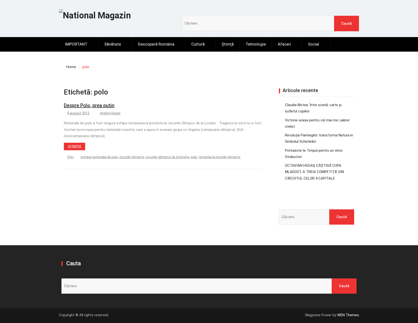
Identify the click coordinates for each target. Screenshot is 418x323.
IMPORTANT (76, 44)
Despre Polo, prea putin (89, 105)
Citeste (74, 146)
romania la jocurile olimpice (219, 157)
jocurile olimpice (131, 157)
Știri (70, 157)
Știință (228, 44)
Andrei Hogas (110, 113)
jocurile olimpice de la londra (167, 157)
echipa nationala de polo (99, 157)
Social (313, 44)
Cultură (198, 44)
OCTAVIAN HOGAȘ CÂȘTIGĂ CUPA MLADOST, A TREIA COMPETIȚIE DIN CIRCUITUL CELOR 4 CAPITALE (314, 172)
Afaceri (284, 44)
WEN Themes (348, 315)
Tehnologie (256, 44)
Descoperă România (156, 44)
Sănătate (112, 44)
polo (194, 157)
